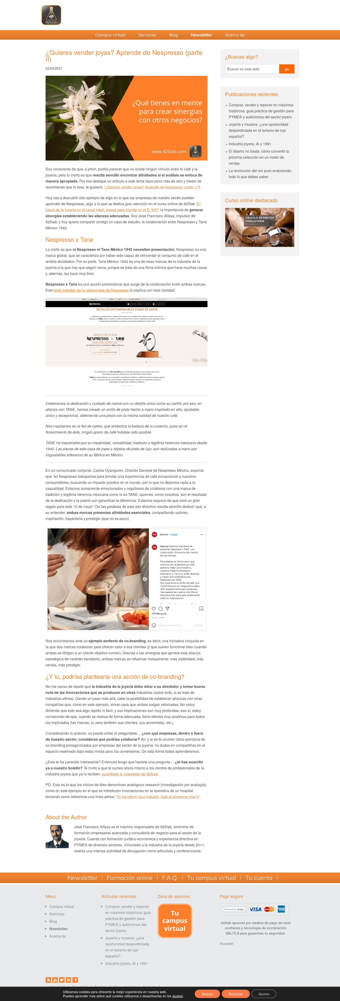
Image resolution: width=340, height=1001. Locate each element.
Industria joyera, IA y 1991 (250, 143)
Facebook (75, 980)
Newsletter (82, 878)
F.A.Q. (170, 878)
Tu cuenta (258, 878)
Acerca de (57, 936)
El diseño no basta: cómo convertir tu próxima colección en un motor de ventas (259, 157)
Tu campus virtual (211, 878)
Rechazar (236, 994)
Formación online (130, 878)
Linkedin (68, 980)
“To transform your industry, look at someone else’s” (158, 796)
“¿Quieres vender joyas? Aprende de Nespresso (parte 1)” (151, 187)
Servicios (57, 913)
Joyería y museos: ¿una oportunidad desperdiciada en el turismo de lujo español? (258, 130)
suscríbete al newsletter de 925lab (130, 774)
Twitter (62, 980)
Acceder (226, 943)
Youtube (55, 980)
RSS (48, 980)
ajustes (177, 996)
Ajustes (264, 994)
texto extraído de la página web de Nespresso (91, 290)
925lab (170, 15)
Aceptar (207, 994)
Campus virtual (61, 906)
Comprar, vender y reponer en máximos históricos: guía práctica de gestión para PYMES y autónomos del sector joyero (261, 111)
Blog (53, 921)
